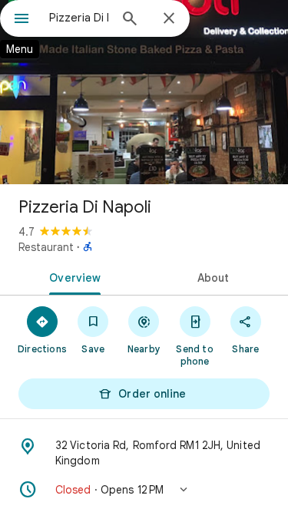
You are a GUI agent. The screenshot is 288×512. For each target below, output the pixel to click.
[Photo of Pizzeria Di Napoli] (144, 92)
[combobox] (78, 17)
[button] (144, 489)
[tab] (72, 276)
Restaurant (46, 247)
